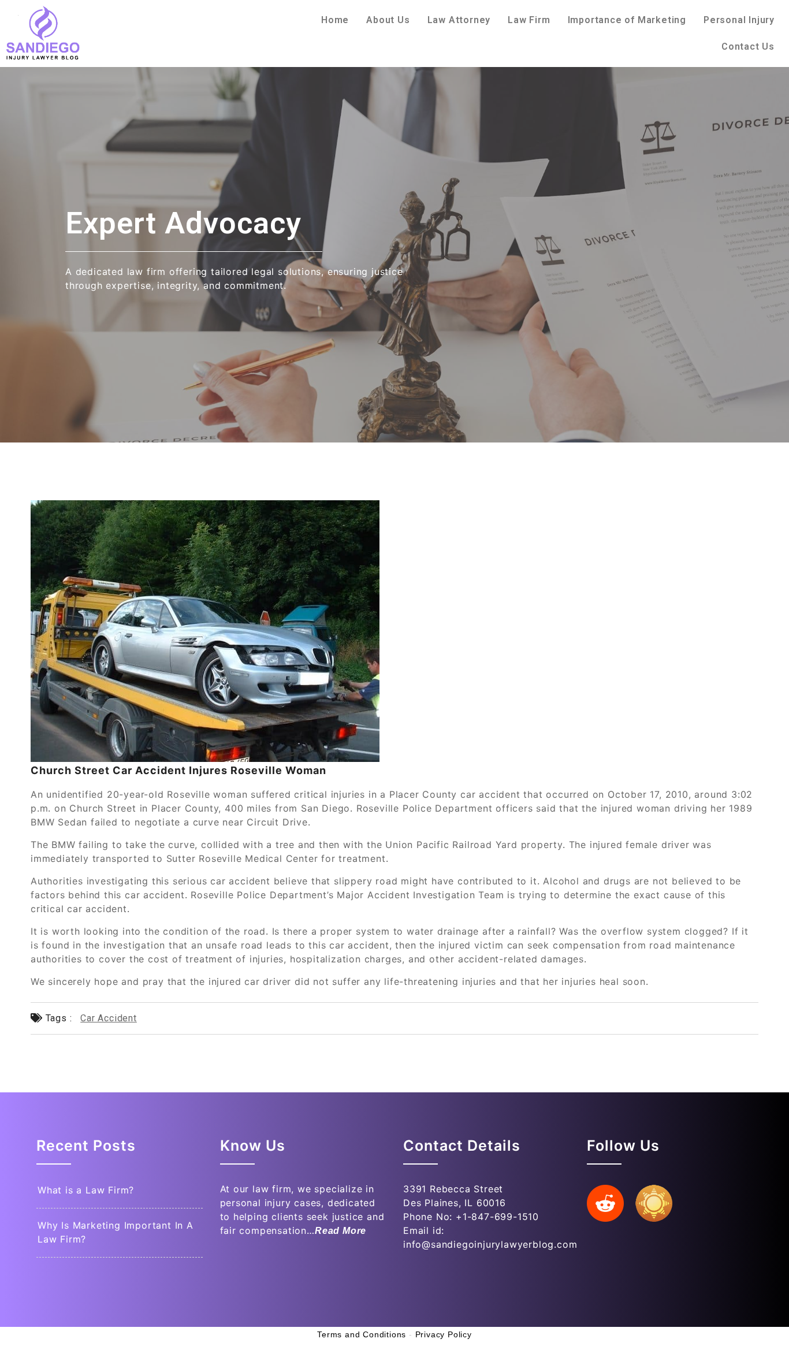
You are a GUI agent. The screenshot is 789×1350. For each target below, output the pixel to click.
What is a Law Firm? (86, 1190)
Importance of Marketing (627, 19)
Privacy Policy (443, 1334)
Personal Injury (739, 19)
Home (335, 19)
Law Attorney (459, 19)
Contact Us (748, 46)
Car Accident (108, 1018)
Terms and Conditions (361, 1334)
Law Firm (529, 19)
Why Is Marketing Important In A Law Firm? (115, 1232)
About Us (388, 19)
